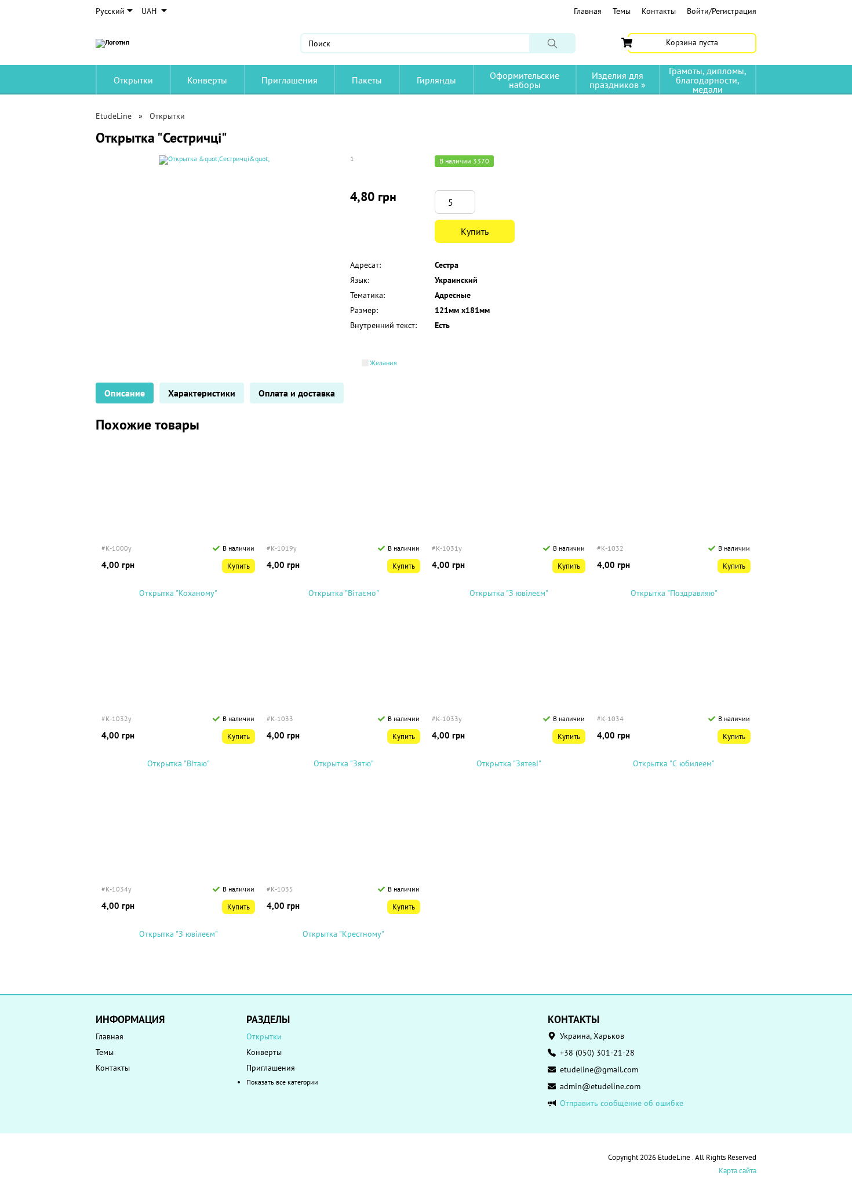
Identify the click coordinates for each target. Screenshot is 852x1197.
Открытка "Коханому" (178, 593)
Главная (588, 11)
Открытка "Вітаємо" (343, 593)
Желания (383, 363)
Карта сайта (737, 1171)
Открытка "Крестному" (343, 934)
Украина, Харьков (592, 1036)
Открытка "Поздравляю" (674, 593)
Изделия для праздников (617, 80)
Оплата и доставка (296, 393)
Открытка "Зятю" (344, 764)
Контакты (659, 11)
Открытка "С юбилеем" (674, 764)
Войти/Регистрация (721, 11)
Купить (475, 231)
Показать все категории (282, 1082)
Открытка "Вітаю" (178, 764)
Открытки (133, 80)
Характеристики (201, 393)
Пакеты (367, 80)
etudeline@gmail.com (599, 1069)
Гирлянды (436, 80)
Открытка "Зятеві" (508, 764)
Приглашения (289, 80)
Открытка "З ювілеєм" (508, 593)
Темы (622, 11)
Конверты (207, 80)
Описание (124, 393)
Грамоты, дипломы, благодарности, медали (708, 79)
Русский (110, 11)
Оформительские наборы (524, 80)
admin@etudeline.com (600, 1086)
